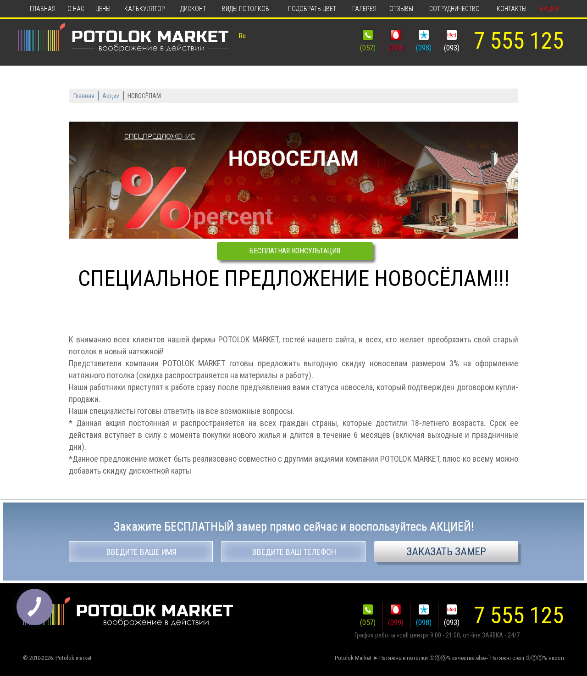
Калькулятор (144, 8)
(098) (424, 47)
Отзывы (401, 8)
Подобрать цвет (312, 8)
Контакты (511, 8)
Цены (103, 8)
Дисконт (193, 8)
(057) (368, 47)
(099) (396, 47)
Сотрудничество (454, 8)
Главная (42, 8)
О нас (75, 8)
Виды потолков (245, 8)
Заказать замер (446, 551)
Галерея (364, 8)
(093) (452, 47)
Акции (548, 8)
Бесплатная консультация (294, 250)
